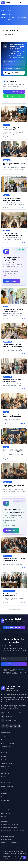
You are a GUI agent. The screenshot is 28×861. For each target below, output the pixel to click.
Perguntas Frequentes (7, 813)
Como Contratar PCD (7, 786)
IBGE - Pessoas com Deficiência (8, 836)
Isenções (3, 777)
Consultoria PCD (6, 797)
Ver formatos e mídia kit (13, 627)
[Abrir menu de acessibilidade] (24, 857)
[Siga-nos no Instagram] (7, 726)
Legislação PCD (5, 766)
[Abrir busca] (21, 2)
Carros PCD (4, 770)
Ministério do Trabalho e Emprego (9, 827)
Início (2, 10)
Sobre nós (4, 736)
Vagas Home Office (6, 763)
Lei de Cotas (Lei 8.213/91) (7, 839)
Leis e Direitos (5, 773)
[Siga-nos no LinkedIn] (15, 726)
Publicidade (4, 740)
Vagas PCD (4, 760)
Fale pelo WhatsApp (15, 96)
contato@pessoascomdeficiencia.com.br (16, 713)
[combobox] (14, 34)
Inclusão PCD (5, 793)
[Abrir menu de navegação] (25, 2)
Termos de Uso (5, 746)
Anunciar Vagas (5, 800)
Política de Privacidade (20, 669)
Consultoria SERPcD (12, 100)
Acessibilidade (5, 810)
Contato (3, 817)
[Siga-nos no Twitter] (19, 726)
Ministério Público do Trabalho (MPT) (10, 824)
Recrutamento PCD (6, 790)
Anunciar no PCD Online (12, 92)
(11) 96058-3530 (9, 716)
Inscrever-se (12, 664)
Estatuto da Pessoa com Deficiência (9, 842)
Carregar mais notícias (14, 610)
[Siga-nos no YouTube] (11, 726)
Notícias (3, 756)
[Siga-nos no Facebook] (3, 726)
